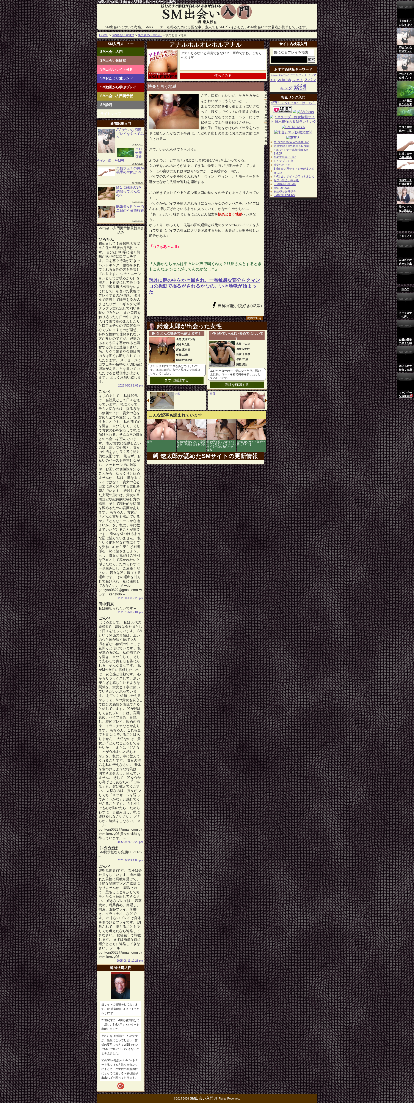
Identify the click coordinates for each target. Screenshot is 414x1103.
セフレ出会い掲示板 (286, 180)
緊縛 (300, 87)
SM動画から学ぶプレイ (118, 87)
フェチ (297, 80)
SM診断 (106, 105)
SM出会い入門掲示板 (116, 96)
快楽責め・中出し (150, 35)
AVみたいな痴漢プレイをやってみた (130, 133)
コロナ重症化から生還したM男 (119, 155)
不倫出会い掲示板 (285, 184)
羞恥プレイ (283, 75)
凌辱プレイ (254, 318)
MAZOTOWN (282, 187)
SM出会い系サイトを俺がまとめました (294, 170)
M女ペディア (282, 164)
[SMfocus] (305, 112)
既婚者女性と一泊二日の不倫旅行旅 (130, 208)
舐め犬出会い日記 (285, 157)
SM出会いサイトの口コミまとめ (294, 176)
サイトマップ (110, 113)
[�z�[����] (207, 23)
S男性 (266, 95)
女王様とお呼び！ (285, 191)
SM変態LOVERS (284, 195)
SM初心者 (284, 80)
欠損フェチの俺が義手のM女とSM (130, 170)
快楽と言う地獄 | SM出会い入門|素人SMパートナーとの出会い (138, 1)
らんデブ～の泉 (283, 161)
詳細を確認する (237, 385)
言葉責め (274, 75)
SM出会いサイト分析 (116, 69)
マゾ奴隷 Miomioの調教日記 (291, 142)
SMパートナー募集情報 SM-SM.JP (291, 151)
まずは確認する (177, 380)
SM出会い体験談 (123, 35)
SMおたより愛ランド (116, 78)
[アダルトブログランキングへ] (282, 112)
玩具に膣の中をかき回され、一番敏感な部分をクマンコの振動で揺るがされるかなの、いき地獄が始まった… (204, 286)
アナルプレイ (298, 75)
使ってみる (223, 75)
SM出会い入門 (111, 52)
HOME (103, 35)
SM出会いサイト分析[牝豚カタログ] (251, 443)
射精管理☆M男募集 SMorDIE (292, 146)
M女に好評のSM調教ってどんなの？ (128, 191)
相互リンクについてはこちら (293, 103)
